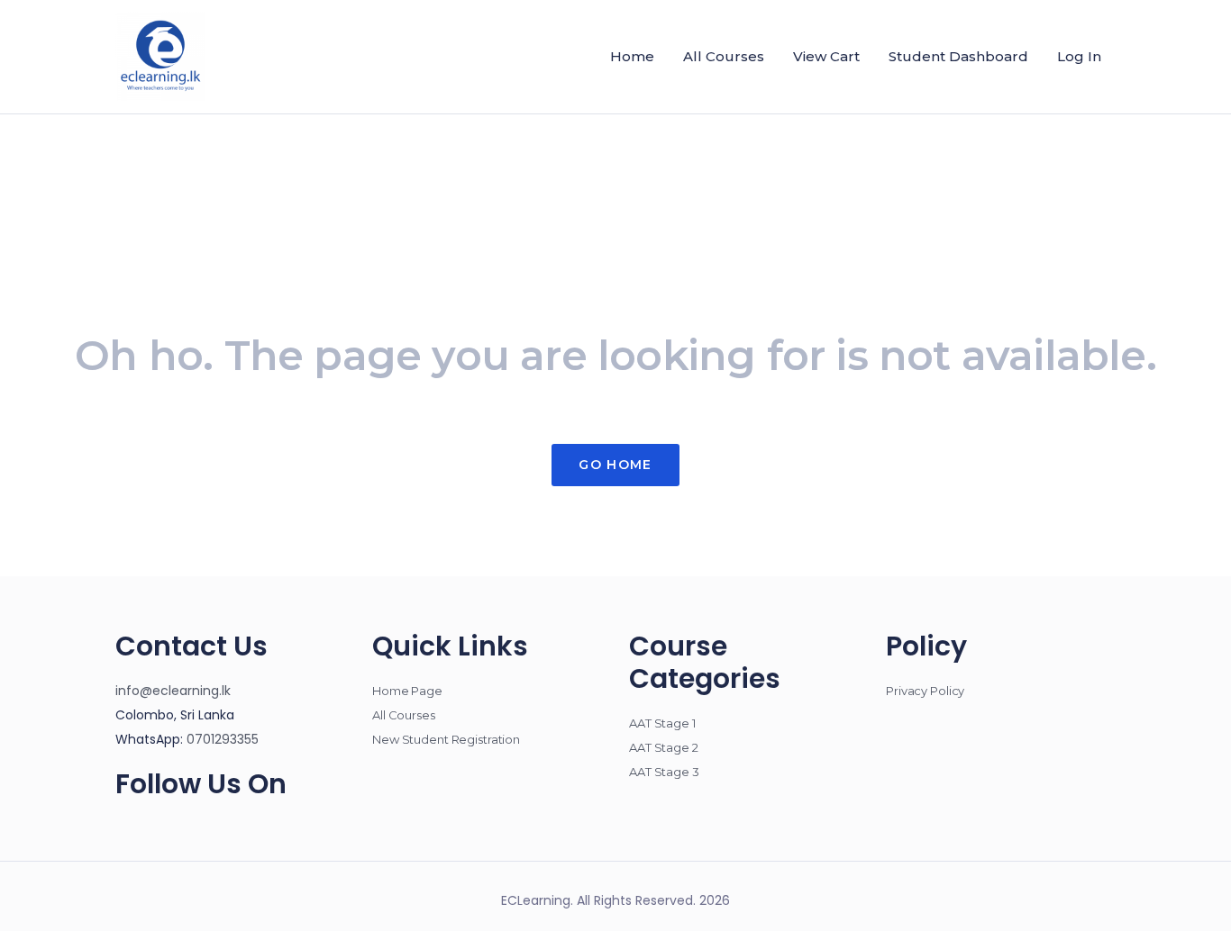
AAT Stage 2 (663, 747)
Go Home (615, 464)
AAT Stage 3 (664, 771)
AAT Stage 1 (662, 723)
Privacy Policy (925, 690)
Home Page (407, 690)
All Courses (403, 715)
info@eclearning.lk (173, 691)
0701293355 (223, 739)
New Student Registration (446, 739)
